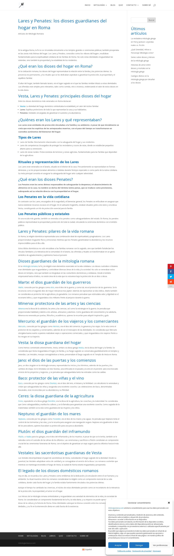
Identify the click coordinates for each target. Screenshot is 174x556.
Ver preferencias (160, 545)
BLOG (113, 5)
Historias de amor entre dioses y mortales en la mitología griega (141, 68)
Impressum (157, 551)
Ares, (53, 287)
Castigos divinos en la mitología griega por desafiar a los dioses (143, 79)
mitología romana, (30, 266)
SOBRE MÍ (146, 5)
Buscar (151, 20)
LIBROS (52, 536)
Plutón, (21, 436)
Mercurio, (22, 326)
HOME (21, 536)
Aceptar (118, 545)
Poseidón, (57, 419)
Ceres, (20, 401)
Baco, (20, 383)
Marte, (21, 287)
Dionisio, (53, 383)
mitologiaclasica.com (116, 508)
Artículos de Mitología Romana (31, 34)
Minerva (21, 308)
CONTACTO (131, 5)
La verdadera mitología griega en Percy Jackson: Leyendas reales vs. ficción (143, 41)
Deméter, (52, 401)
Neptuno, (22, 419)
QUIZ (121, 5)
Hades (28, 436)
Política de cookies (124, 551)
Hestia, (81, 347)
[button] (169, 502)
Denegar (139, 545)
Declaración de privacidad (141, 551)
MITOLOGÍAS (99, 5)
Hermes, (56, 326)
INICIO (87, 5)
